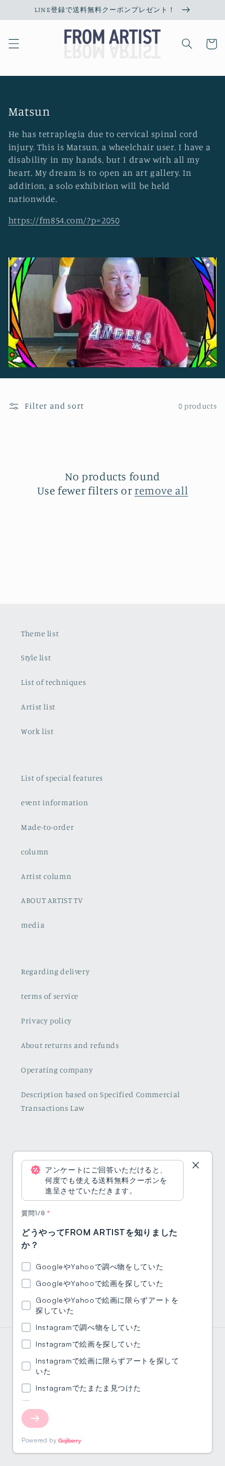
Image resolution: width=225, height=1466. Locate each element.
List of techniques (53, 682)
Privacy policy (46, 1020)
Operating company (57, 1069)
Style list (36, 657)
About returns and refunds (70, 1045)
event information (54, 802)
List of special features (62, 777)
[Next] (35, 1418)
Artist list (38, 706)
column (35, 851)
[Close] (196, 1166)
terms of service (49, 995)
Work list (37, 731)
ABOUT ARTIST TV (52, 900)
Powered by (39, 1440)
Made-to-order (47, 826)
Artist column (46, 876)
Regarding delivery (55, 971)
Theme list (40, 633)
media (32, 924)
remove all (161, 490)
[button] (14, 44)
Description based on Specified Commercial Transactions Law (100, 1101)
